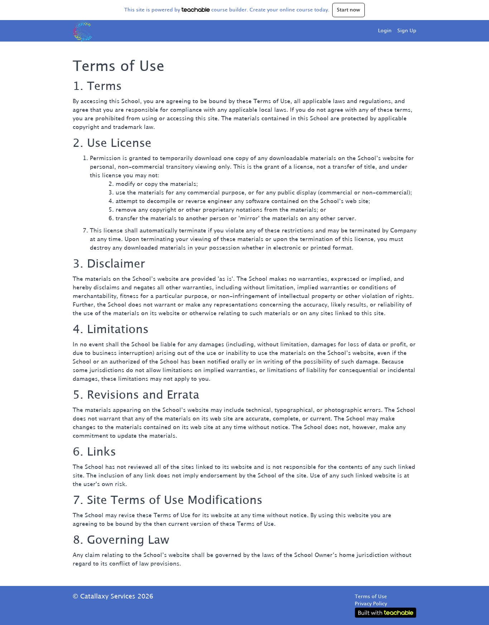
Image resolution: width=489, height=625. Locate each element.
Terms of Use (371, 596)
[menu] (394, 30)
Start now (348, 10)
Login (385, 30)
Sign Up (406, 30)
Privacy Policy (371, 603)
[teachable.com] (195, 10)
